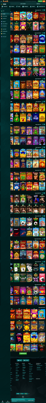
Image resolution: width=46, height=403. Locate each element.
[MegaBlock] (42, 222)
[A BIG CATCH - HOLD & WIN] (42, 186)
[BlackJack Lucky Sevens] (17, 267)
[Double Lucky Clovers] (42, 49)
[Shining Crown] (23, 245)
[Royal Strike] (34, 349)
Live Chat (26, 360)
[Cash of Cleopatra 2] (23, 107)
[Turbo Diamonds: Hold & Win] (42, 290)
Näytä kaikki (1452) (38, 284)
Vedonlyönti (31, 364)
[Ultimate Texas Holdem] (17, 278)
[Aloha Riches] (17, 153)
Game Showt (17, 373)
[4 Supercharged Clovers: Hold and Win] (17, 186)
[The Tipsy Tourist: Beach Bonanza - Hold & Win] (36, 163)
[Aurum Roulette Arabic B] (42, 209)
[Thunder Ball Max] (23, 62)
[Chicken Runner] (42, 232)
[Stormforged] (23, 255)
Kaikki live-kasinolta (17, 380)
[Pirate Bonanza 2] (23, 163)
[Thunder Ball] (29, 16)
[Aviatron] (23, 232)
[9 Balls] (36, 290)
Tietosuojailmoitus (39, 365)
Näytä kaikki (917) (38, 78)
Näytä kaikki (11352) (38, 238)
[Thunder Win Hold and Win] (23, 153)
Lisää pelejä (23, 353)
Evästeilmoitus (39, 369)
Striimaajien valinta (10, 374)
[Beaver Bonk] (42, 130)
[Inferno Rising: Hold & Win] (36, 39)
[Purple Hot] (23, 290)
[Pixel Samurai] (17, 300)
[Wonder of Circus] (29, 130)
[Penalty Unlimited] (23, 222)
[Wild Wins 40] (29, 176)
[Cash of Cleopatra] (29, 245)
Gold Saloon (17, 367)
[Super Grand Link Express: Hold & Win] (17, 255)
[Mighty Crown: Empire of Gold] (29, 39)
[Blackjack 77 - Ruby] (17, 199)
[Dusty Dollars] (17, 130)
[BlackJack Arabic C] (17, 209)
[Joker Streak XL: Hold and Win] (23, 95)
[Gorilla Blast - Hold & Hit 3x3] (36, 300)
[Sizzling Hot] (42, 245)
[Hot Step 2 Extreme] (17, 16)
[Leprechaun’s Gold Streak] (42, 62)
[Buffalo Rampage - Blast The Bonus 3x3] (17, 39)
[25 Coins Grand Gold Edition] (29, 300)
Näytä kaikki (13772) (42, 307)
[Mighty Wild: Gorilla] (19, 326)
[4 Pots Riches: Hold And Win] (42, 255)
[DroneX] (17, 232)
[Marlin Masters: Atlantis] (42, 153)
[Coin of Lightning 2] (17, 49)
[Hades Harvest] (42, 140)
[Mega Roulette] (36, 199)
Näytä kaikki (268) (38, 261)
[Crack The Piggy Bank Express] (17, 245)
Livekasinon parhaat (17, 365)
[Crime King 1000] (36, 62)
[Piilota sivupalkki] (1, 1)
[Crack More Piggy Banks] (23, 16)
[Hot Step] (36, 84)
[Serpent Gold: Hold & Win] (17, 26)
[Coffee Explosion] (23, 49)
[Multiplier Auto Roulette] (36, 267)
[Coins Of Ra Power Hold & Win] (23, 300)
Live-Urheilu (31, 366)
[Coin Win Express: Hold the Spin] (36, 16)
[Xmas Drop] (36, 26)
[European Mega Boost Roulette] (36, 278)
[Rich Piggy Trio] (19, 349)
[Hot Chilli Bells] (17, 72)
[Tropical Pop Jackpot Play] (42, 300)
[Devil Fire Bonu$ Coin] (29, 49)
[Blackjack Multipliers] (42, 267)
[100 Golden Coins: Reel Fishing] (17, 84)
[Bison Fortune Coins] (36, 245)
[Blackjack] (42, 278)
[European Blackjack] (29, 267)
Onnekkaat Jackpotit (24, 367)
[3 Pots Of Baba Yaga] (17, 176)
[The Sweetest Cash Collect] (42, 72)
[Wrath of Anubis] (23, 130)
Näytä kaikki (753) (38, 55)
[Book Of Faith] (41, 326)
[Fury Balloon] (19, 337)
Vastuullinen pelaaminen (38, 367)
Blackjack (17, 370)
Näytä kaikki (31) (38, 101)
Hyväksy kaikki (30, 400)
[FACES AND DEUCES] (23, 267)
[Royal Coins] (42, 176)
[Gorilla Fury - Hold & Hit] (36, 72)
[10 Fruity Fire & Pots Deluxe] (42, 117)
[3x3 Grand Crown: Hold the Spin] (42, 95)
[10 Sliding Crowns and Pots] (36, 117)
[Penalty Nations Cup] (29, 232)
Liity (44, 1)
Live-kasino (23, 3)
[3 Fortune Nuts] (36, 49)
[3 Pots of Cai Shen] (36, 107)
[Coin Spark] (36, 255)
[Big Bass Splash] (26, 349)
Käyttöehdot (38, 378)
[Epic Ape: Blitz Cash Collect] (11, 349)
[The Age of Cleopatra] (23, 39)
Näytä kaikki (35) (38, 124)
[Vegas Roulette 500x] (29, 199)
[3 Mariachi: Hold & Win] (29, 186)
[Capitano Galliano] (29, 163)
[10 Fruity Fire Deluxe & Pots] (42, 107)
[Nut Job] (17, 140)
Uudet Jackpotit (24, 370)
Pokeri (17, 377)
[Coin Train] (36, 186)
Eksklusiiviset (11, 378)
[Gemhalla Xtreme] (29, 95)
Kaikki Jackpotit (10, 388)
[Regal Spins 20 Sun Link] (17, 95)
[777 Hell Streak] (11, 326)
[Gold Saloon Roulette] (42, 199)
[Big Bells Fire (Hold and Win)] (36, 95)
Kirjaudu (40, 1)
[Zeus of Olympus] (29, 117)
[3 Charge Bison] (36, 153)
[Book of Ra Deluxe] (42, 16)
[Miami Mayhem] (23, 72)
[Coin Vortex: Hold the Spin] (42, 39)
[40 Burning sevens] (11, 314)
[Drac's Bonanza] (23, 140)
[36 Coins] (26, 326)
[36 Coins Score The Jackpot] (34, 326)
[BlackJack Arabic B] (36, 209)
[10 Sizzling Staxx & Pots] (17, 117)
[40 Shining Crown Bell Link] (19, 314)
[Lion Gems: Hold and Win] (42, 163)
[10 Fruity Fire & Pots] (23, 117)
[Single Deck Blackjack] (23, 278)
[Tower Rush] (17, 222)
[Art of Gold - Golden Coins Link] (29, 290)
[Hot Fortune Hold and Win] (26, 337)
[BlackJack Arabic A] (23, 209)
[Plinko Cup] (36, 222)
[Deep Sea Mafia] (29, 62)
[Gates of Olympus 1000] (41, 337)
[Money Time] (23, 199)
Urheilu (38, 3)
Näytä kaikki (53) (38, 147)
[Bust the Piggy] (29, 140)
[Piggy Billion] (17, 163)
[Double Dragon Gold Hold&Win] (41, 349)
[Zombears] (36, 130)
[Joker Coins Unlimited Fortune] (23, 26)
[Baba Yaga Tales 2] (42, 26)
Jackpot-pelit (24, 375)
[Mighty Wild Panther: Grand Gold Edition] (29, 26)
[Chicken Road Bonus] (29, 222)
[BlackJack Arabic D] (29, 209)
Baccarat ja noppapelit (17, 375)
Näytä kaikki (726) (38, 170)
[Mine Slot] (36, 232)
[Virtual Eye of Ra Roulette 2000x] (29, 278)
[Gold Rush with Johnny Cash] (23, 186)
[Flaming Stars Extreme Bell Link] (36, 176)
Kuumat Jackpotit (24, 365)
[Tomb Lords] (36, 140)
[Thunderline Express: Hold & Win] (42, 84)
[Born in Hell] (29, 84)
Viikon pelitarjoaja (10, 372)
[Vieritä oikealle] (44, 6)
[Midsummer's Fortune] (29, 153)
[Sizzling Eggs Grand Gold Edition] (29, 72)
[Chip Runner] (17, 290)
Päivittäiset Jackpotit (24, 373)
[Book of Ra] (23, 84)
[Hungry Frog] (11, 337)
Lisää (28, 393)
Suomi (20, 360)
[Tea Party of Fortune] (29, 255)
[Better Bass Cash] (17, 62)
